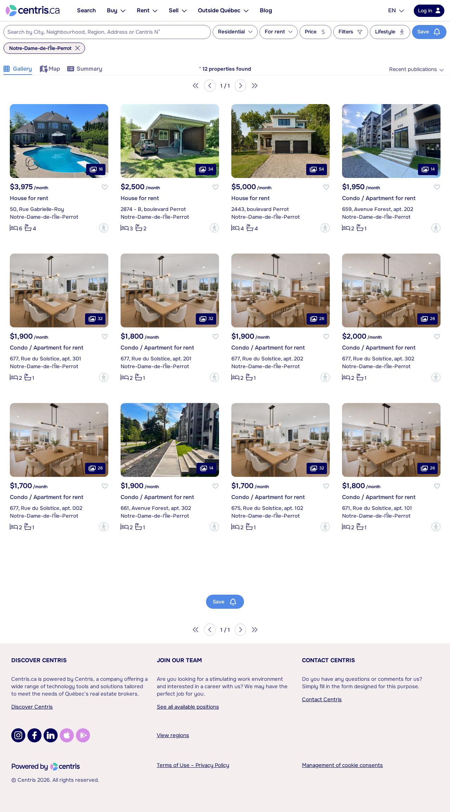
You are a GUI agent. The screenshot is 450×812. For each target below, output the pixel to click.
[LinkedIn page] (51, 735)
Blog (266, 10)
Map (54, 68)
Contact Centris (328, 660)
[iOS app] (67, 735)
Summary (89, 68)
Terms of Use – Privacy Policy (193, 765)
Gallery (22, 68)
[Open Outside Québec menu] (246, 10)
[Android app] (83, 735)
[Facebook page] (34, 735)
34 (210, 169)
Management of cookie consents (342, 765)
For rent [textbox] (275, 31)
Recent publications (413, 69)
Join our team (179, 660)
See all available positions (188, 706)
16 (101, 169)
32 (100, 319)
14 (433, 169)
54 (321, 169)
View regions (173, 735)
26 (321, 319)
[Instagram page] (18, 735)
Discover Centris (39, 660)
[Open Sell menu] (184, 10)
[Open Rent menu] (155, 10)
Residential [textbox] (231, 31)
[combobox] (107, 32)
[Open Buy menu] (123, 10)
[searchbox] (102, 32)
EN (392, 10)
